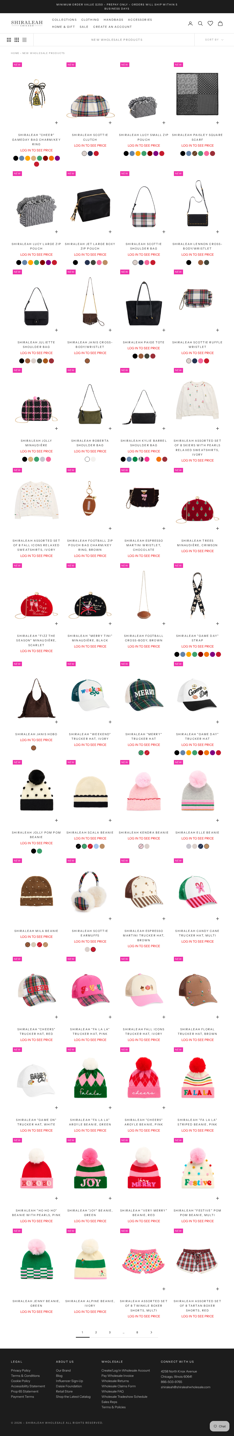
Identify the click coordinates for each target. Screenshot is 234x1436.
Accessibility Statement (28, 1386)
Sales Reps (109, 1402)
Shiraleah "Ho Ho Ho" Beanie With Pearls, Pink (36, 1213)
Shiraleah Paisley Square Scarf (197, 137)
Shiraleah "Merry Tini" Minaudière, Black (90, 638)
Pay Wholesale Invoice (117, 1376)
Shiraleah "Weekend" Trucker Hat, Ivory (90, 736)
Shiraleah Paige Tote (144, 342)
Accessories (140, 19)
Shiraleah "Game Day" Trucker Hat (197, 736)
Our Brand (63, 1370)
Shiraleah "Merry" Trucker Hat (143, 736)
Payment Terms (22, 1397)
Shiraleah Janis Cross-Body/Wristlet (90, 345)
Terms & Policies (113, 1407)
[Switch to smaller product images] (17, 40)
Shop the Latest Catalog (73, 1397)
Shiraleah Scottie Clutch (90, 137)
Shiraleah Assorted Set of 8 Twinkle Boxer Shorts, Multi (144, 1305)
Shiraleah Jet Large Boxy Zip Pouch (90, 246)
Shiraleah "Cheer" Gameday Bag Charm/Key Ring (36, 139)
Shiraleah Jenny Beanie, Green (37, 1303)
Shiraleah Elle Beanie (198, 832)
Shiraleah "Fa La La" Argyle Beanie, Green (90, 1122)
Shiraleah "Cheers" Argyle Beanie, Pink (144, 1122)
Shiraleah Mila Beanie (36, 931)
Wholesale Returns (115, 1381)
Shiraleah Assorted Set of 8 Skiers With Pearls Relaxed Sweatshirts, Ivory (197, 447)
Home (15, 53)
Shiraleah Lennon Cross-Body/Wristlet (198, 246)
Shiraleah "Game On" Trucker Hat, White (36, 1122)
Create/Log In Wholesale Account (125, 1370)
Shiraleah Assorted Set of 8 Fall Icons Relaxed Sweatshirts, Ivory (36, 545)
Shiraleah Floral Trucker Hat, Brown (198, 1032)
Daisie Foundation (69, 1386)
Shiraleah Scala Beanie (90, 832)
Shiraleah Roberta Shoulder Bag (90, 443)
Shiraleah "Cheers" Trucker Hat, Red (36, 1032)
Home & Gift (63, 26)
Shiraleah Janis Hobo (36, 734)
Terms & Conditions (25, 1376)
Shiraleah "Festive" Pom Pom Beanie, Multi (198, 1213)
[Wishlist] (210, 23)
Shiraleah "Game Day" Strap (197, 638)
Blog (59, 1376)
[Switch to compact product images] (24, 40)
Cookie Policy (20, 1381)
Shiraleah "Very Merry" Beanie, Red (144, 1213)
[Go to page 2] (151, 1332)
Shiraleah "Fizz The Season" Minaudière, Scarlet (36, 640)
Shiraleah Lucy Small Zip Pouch (144, 137)
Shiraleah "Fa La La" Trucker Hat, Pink (90, 1032)
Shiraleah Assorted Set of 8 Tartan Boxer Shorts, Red (197, 1305)
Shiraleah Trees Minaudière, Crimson (197, 543)
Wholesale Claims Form (118, 1386)
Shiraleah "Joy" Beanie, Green (90, 1213)
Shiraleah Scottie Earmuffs (90, 933)
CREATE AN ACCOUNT (112, 26)
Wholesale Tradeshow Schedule (124, 1397)
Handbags (113, 19)
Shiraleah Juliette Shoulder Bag (37, 345)
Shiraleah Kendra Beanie (144, 832)
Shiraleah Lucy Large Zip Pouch (36, 246)
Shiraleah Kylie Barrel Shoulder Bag (144, 443)
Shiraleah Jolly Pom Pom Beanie (36, 835)
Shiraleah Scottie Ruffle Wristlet (197, 345)
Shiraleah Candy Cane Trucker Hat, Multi (197, 933)
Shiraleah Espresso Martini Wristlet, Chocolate (144, 545)
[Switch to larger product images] (9, 40)
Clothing (90, 19)
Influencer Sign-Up (69, 1381)
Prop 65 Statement (24, 1391)
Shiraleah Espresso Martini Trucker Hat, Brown (144, 935)
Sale (84, 26)
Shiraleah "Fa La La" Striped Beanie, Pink (197, 1122)
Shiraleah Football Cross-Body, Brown (144, 638)
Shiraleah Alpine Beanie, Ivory (90, 1303)
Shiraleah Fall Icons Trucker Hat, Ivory (144, 1032)
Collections (64, 19)
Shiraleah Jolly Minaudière (36, 443)
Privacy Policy (20, 1370)
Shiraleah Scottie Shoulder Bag (144, 246)
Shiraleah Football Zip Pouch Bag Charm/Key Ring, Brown (90, 545)
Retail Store (64, 1391)
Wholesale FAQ (112, 1391)
